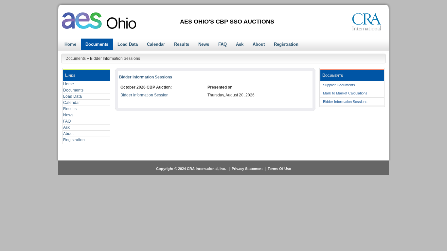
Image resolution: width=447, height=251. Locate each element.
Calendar (71, 102)
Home (68, 84)
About (68, 133)
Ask (66, 127)
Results (70, 109)
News (68, 115)
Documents (73, 90)
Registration (74, 140)
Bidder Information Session (144, 95)
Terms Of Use (279, 169)
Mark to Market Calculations (345, 93)
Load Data (72, 96)
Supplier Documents (339, 85)
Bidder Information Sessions (345, 102)
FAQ (67, 121)
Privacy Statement (247, 169)
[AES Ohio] (99, 20)
